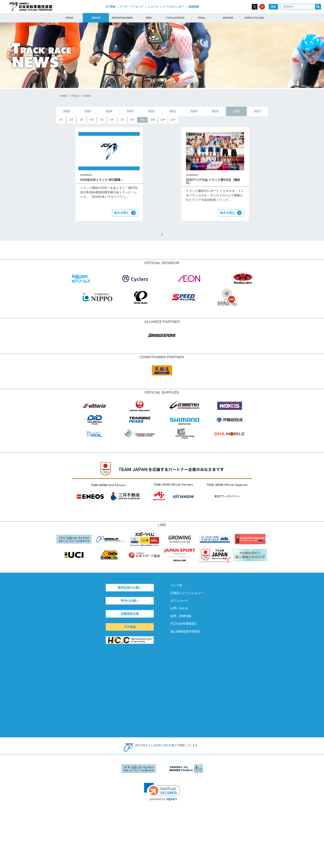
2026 (66, 111)
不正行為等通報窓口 (183, 623)
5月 (102, 119)
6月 (112, 119)
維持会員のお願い (130, 587)
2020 (193, 111)
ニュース (153, 6)
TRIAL (202, 17)
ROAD (69, 17)
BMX (149, 17)
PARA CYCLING (254, 17)
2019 (215, 111)
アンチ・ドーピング (131, 6)
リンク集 (176, 585)
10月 (152, 119)
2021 (172, 111)
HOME (63, 96)
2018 (236, 111)
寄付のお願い (130, 600)
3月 (81, 119)
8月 (132, 119)
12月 (173, 119)
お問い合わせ (179, 608)
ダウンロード (179, 600)
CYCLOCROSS (175, 17)
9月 (142, 119)
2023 (130, 111)
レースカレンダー (173, 6)
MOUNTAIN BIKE (122, 17)
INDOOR (228, 17)
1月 (61, 119)
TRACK (95, 17)
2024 (109, 111)
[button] (162, 791)
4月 (92, 119)
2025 (87, 111)
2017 (257, 111)
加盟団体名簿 (130, 613)
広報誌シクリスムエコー (186, 593)
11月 (162, 119)
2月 (71, 119)
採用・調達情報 (180, 616)
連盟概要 (193, 6)
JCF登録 (110, 6)
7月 (122, 119)
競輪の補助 (162, 745)
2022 (151, 111)
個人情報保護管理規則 (185, 631)
